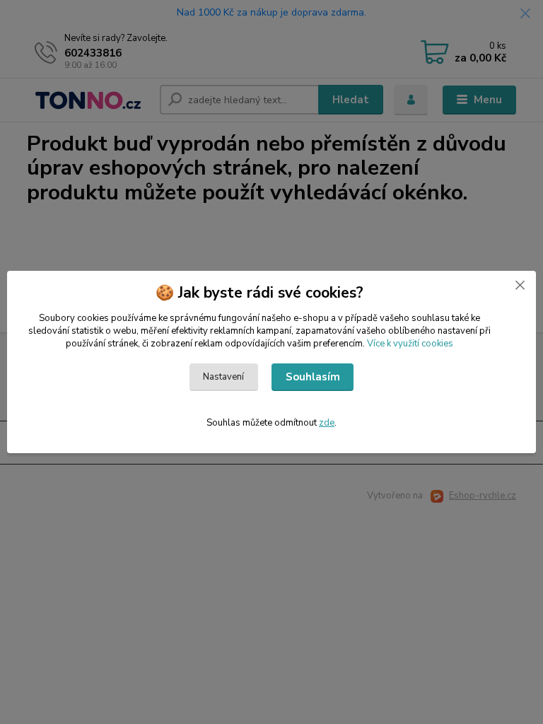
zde (326, 422)
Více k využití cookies (410, 343)
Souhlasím (313, 377)
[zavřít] (519, 285)
